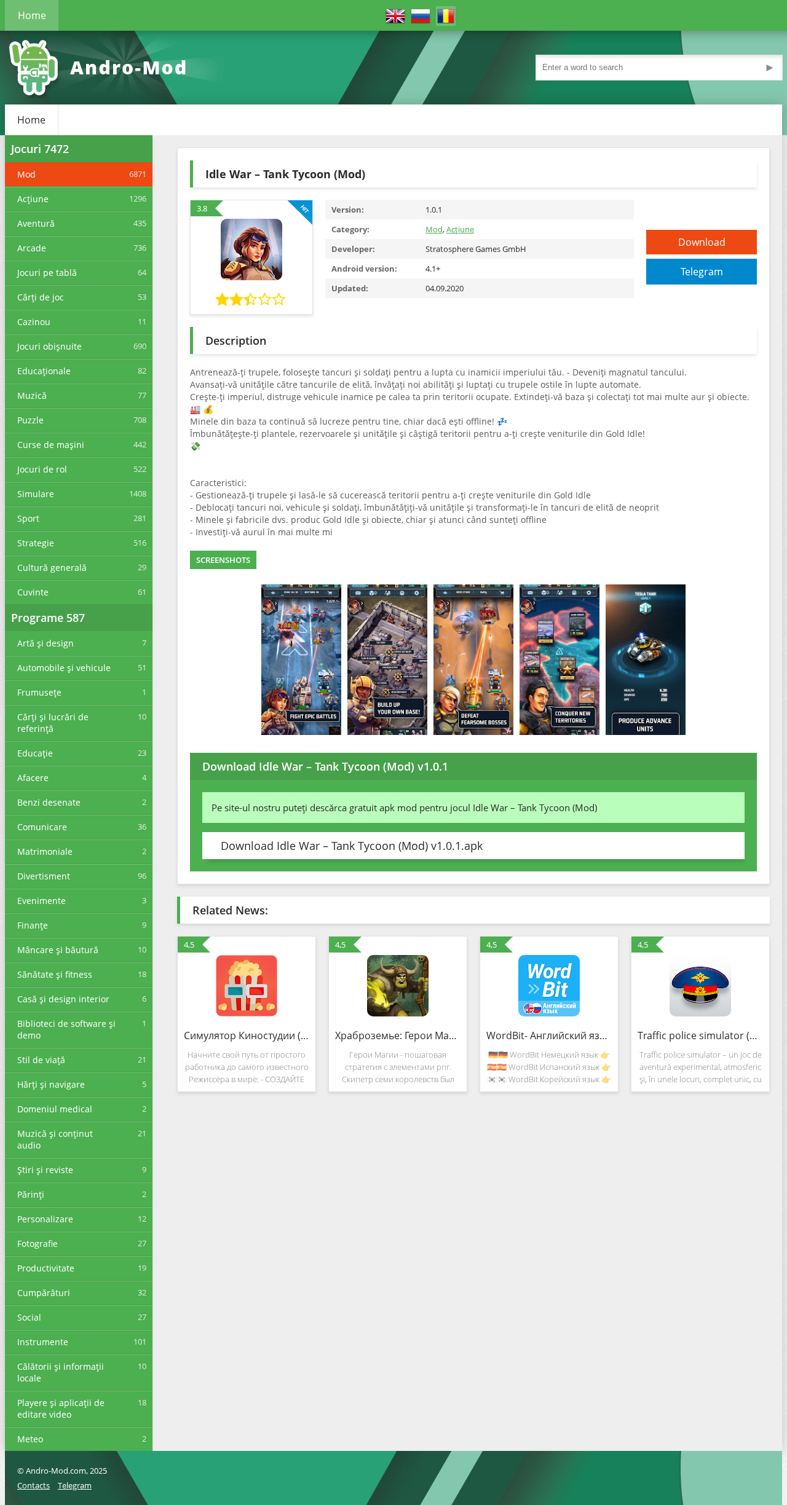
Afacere (33, 778)
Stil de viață (41, 1060)
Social (29, 1317)
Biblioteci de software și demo (66, 1029)
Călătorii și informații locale (60, 1372)
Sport (28, 518)
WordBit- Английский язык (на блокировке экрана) (549, 1035)
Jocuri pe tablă (47, 272)
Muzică (32, 395)
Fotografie (37, 1243)
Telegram (702, 271)
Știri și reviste (45, 1170)
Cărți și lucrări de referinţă (53, 722)
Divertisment (43, 876)
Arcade (31, 248)
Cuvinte (33, 592)
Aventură (36, 223)
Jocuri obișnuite (49, 346)
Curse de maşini (50, 444)
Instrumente (42, 1342)
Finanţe (32, 925)
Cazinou (33, 322)
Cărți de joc (40, 297)
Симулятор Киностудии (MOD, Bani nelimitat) (246, 1035)
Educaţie (35, 753)
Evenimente (41, 900)
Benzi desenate (49, 802)
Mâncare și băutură (57, 950)
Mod (26, 174)
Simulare (35, 494)
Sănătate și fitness (54, 974)
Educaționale (44, 371)
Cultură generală (52, 567)
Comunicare (42, 827)
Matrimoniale (45, 851)
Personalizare (45, 1219)
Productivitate (45, 1268)
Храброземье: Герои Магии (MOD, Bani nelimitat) (398, 1035)
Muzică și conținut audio (55, 1139)
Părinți (30, 1194)
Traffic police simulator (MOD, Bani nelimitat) (700, 1035)
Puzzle (30, 420)
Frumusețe (39, 692)
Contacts (33, 1485)
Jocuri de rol (42, 469)
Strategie (35, 543)
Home (32, 15)
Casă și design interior (63, 999)
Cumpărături (43, 1293)
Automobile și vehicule (64, 668)
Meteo (30, 1439)
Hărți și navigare (51, 1084)
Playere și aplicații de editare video (61, 1408)
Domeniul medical (54, 1109)
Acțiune (33, 199)
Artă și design (45, 643)
